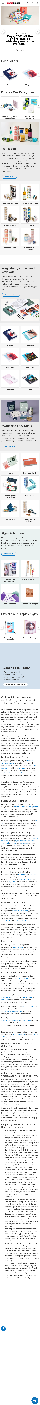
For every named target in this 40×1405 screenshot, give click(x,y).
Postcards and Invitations (10, 496)
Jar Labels (29, 226)
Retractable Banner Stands (10, 580)
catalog (35, 765)
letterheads (5, 843)
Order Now (9, 177)
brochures (23, 841)
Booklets (30, 368)
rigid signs (34, 877)
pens (25, 997)
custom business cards (20, 911)
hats (20, 1011)
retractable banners (26, 879)
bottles (3, 1037)
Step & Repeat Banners (10, 639)
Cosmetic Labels (10, 248)
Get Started (9, 446)
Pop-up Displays (30, 638)
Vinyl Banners (10, 604)
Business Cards (30, 473)
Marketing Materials (29, 117)
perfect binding (18, 773)
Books (10, 85)
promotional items (23, 978)
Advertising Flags (30, 580)
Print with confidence (15, 684)
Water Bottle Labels (30, 249)
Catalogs (30, 345)
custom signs (23, 874)
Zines (30, 390)
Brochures (29, 495)
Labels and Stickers (30, 520)
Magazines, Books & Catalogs (10, 117)
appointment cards (21, 921)
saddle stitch (5, 773)
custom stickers (19, 807)
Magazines (30, 85)
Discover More (10, 295)
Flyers (10, 473)
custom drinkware (18, 1034)
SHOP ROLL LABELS (20, 50)
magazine (21, 768)
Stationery (10, 519)
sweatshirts (14, 1011)
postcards (31, 841)
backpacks (27, 1020)
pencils (30, 997)
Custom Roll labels (10, 203)
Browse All (8, 554)
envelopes (24, 843)
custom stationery (7, 997)
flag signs (12, 882)
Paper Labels (10, 226)
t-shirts (33, 1009)
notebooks (5, 1000)
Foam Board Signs (30, 604)
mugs (36, 1034)
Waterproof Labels (30, 203)
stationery (13, 843)
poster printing (18, 947)
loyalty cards (5, 921)
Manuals (10, 390)
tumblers (13, 1037)
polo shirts (5, 1011)
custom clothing (28, 1006)
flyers (17, 841)
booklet (4, 768)
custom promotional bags (10, 1020)
